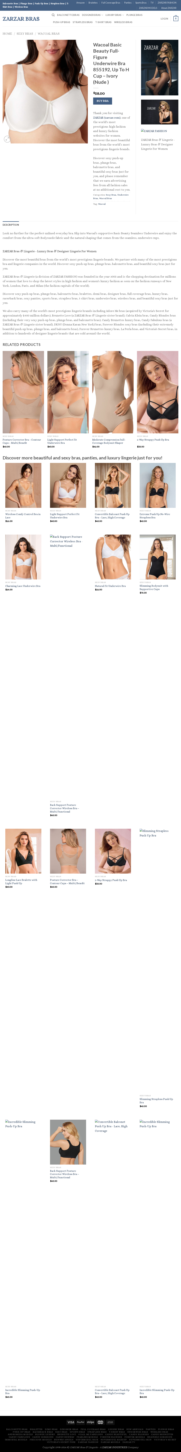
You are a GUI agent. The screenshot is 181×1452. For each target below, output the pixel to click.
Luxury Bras (114, 15)
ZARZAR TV (128, 1442)
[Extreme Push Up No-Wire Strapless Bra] (158, 485)
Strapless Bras (83, 22)
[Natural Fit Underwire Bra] (113, 557)
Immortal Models (16, 1439)
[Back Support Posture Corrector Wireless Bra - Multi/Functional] (68, 667)
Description (11, 224)
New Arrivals (134, 1429)
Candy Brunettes (162, 1434)
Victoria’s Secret (165, 1439)
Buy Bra (103, 100)
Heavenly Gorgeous (159, 1437)
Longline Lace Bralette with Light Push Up (21, 882)
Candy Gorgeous (43, 1437)
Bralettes (93, 2)
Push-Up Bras (61, 22)
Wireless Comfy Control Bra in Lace (22, 516)
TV (152, 2)
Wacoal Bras (49, 33)
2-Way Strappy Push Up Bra (153, 439)
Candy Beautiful (116, 1434)
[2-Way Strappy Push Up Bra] (113, 851)
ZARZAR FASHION (167, 2)
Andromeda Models (20, 1434)
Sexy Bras (25, 33)
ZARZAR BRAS (21, 18)
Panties (128, 2)
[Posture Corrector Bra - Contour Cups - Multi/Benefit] (68, 851)
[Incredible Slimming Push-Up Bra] (23, 1252)
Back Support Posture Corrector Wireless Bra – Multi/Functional (64, 808)
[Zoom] (7, 139)
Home (7, 33)
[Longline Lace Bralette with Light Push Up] (23, 851)
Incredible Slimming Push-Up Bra (22, 1392)
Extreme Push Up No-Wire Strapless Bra (155, 516)
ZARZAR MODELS (148, 8)
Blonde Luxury (45, 1434)
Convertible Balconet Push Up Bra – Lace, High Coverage (112, 516)
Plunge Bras (134, 15)
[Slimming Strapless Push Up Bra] (158, 961)
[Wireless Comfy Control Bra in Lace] (23, 485)
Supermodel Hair (87, 1439)
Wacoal (102, 204)
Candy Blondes (139, 1434)
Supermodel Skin (140, 1439)
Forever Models (134, 1437)
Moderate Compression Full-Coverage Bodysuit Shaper (108, 441)
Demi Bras (51, 1429)
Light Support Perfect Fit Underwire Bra (62, 441)
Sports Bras (141, 2)
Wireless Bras (123, 22)
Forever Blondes (111, 1437)
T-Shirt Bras (103, 22)
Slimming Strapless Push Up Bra (156, 1101)
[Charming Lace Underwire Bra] (23, 557)
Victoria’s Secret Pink (61, 1442)
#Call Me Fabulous (90, 1434)
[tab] (11, 224)
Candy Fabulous (19, 1437)
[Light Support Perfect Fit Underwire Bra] (68, 485)
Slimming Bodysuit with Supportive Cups (154, 587)
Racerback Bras (43, 1432)
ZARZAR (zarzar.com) (106, 117)
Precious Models (41, 1439)
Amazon (80, 2)
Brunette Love (66, 1434)
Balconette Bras (68, 15)
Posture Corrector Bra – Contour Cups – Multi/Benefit (22, 441)
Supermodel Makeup (114, 1439)
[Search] (53, 15)
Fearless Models (87, 1437)
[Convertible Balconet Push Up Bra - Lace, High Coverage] (113, 485)
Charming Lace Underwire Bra (22, 586)
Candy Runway (65, 1437)
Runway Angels (64, 1439)
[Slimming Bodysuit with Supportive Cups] (158, 557)
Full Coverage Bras (110, 2)
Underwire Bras (137, 1432)
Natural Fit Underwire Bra (110, 586)
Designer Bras (91, 15)
